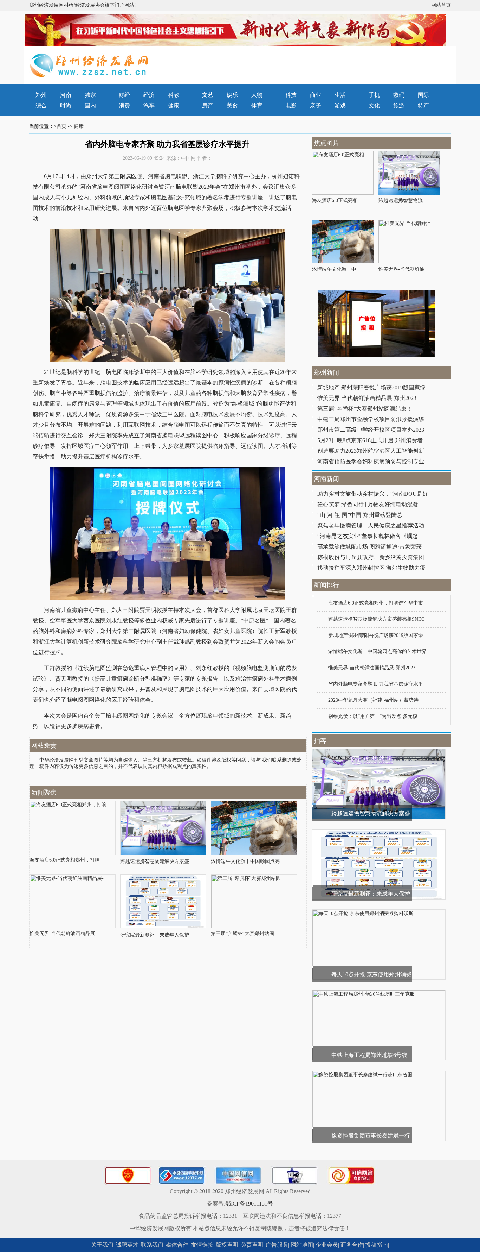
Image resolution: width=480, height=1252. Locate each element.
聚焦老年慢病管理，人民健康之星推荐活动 (370, 525)
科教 (173, 95)
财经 (124, 95)
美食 (232, 105)
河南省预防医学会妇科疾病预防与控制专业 (370, 461)
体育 (256, 105)
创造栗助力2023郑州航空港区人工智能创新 (370, 451)
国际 (423, 95)
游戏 (340, 105)
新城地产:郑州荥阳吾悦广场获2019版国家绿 (371, 387)
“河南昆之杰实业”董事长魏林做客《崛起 (367, 536)
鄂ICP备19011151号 (249, 1204)
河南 (65, 95)
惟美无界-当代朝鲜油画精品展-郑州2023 (366, 398)
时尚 (65, 105)
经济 (149, 95)
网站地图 (302, 1245)
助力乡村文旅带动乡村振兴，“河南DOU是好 (372, 494)
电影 (291, 105)
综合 (41, 105)
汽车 (149, 105)
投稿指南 (376, 1245)
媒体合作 (177, 1245)
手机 (374, 95)
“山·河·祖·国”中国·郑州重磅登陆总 (359, 515)
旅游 (398, 105)
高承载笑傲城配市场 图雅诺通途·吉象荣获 (369, 547)
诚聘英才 (127, 1245)
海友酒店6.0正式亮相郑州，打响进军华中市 (375, 603)
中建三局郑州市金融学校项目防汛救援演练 (370, 419)
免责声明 (252, 1245)
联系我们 (152, 1245)
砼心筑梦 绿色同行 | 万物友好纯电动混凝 (367, 504)
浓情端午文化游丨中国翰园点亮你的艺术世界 (377, 651)
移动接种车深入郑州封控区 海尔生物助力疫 (371, 568)
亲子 (315, 105)
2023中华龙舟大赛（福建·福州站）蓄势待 (373, 700)
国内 (90, 105)
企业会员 (327, 1245)
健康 (173, 105)
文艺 (207, 95)
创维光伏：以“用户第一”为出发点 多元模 (372, 716)
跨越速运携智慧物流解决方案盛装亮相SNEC (376, 619)
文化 (374, 105)
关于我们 (102, 1245)
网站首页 (441, 5)
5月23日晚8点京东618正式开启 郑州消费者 (370, 440)
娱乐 (232, 95)
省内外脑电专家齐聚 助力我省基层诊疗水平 (375, 684)
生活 (340, 95)
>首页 (60, 126)
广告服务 (277, 1245)
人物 (256, 95)
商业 (315, 95)
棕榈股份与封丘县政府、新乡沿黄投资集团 (370, 557)
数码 (398, 95)
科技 (291, 95)
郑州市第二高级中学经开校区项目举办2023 (370, 430)
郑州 (41, 95)
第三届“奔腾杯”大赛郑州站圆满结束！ (364, 409)
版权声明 (227, 1245)
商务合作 (351, 1245)
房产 (207, 105)
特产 (423, 105)
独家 (90, 95)
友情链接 (202, 1245)
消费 (124, 105)
